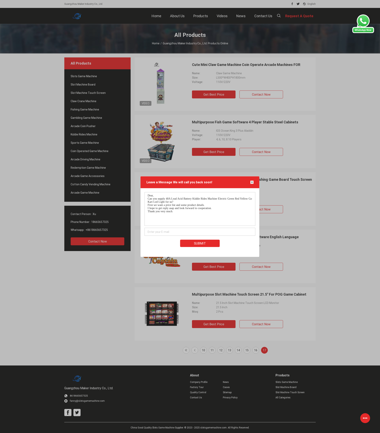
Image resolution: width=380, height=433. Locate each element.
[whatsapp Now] (363, 32)
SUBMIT (200, 243)
